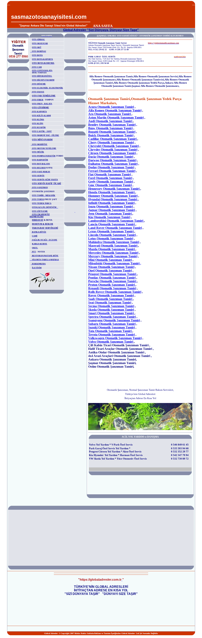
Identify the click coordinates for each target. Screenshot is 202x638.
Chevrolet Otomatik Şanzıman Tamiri (113, 146)
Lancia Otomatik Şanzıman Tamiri (112, 224)
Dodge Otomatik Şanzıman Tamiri (111, 167)
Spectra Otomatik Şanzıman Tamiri (112, 316)
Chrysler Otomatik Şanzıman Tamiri (112, 149)
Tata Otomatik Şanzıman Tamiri (110, 331)
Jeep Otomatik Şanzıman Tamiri (110, 213)
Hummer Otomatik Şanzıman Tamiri (112, 195)
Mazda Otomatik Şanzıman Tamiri (112, 249)
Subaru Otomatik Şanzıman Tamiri (112, 324)
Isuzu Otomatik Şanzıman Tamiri (110, 206)
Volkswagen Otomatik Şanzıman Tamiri (115, 338)
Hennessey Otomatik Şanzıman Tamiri (114, 188)
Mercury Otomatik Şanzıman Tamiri (112, 256)
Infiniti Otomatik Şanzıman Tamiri (111, 203)
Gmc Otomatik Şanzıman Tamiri (110, 185)
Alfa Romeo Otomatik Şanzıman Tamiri (114, 110)
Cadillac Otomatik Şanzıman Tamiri (112, 139)
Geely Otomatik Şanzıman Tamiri (110, 181)
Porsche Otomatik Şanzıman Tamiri (112, 281)
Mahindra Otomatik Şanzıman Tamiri (113, 242)
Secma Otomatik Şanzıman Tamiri (111, 306)
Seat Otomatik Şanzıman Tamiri (109, 302)
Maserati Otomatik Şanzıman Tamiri (113, 245)
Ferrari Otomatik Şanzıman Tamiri (111, 171)
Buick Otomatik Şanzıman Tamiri (110, 135)
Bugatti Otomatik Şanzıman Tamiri (111, 131)
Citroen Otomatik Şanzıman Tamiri (112, 153)
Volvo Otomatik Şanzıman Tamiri (111, 341)
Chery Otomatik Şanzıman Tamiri (111, 142)
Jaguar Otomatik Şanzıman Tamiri (111, 210)
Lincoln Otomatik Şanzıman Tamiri (112, 235)
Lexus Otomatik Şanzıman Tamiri (111, 231)
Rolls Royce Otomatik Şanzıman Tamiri (114, 292)
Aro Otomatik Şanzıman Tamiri (110, 114)
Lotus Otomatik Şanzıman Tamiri (110, 238)
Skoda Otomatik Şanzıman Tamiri (111, 309)
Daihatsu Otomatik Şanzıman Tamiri (112, 163)
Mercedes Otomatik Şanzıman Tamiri (113, 252)
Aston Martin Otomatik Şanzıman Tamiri (116, 117)
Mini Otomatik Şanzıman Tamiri (110, 259)
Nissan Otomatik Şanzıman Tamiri (111, 267)
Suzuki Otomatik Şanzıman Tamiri (111, 327)
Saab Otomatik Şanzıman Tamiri (110, 299)
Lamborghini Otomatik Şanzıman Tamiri (116, 220)
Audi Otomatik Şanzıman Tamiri (110, 121)
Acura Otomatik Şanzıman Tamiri (111, 107)
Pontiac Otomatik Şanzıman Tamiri (112, 277)
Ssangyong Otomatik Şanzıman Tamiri (114, 320)
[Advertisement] (141, 14)
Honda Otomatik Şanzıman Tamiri (111, 192)
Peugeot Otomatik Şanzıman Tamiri (112, 274)
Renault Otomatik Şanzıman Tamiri (112, 288)
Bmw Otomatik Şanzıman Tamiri (110, 128)
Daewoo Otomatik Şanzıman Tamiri (112, 160)
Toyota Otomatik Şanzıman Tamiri (111, 334)
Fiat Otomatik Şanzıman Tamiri (109, 174)
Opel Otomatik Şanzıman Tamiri (110, 270)
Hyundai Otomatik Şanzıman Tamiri (113, 199)
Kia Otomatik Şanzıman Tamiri (109, 217)
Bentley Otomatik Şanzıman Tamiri (112, 124)
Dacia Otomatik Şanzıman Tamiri (110, 156)
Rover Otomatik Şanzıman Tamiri (111, 295)
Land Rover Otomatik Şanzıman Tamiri (115, 227)
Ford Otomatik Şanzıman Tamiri (110, 178)
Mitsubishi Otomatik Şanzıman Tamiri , (114, 263)
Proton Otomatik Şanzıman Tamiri (112, 284)
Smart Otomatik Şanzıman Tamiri (111, 313)
